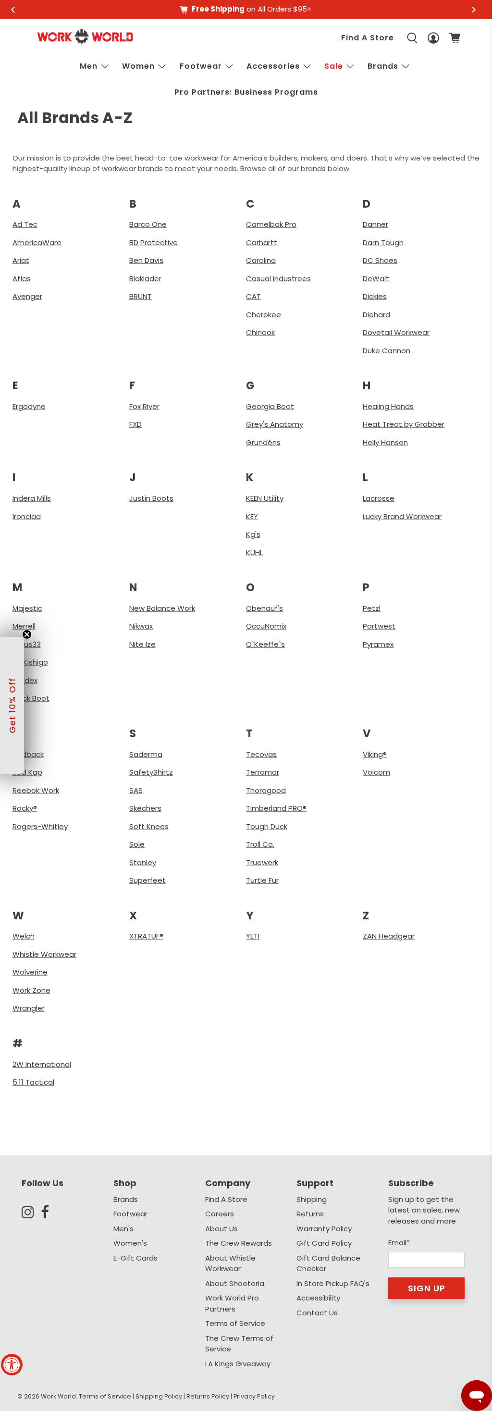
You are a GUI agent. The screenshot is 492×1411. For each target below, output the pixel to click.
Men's (123, 1229)
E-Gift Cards (135, 1258)
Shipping (311, 1199)
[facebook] (50, 1212)
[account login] (433, 38)
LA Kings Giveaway (238, 1364)
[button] (12, 705)
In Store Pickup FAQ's (332, 1283)
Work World (58, 1396)
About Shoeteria (234, 1283)
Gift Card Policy (324, 1243)
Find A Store (367, 37)
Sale (333, 66)
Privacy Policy (254, 1396)
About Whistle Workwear (230, 1263)
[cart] (454, 38)
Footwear (201, 66)
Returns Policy (207, 1396)
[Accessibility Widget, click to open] (12, 1364)
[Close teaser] (27, 634)
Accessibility (318, 1298)
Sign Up (426, 1288)
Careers (219, 1214)
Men (89, 66)
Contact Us (317, 1313)
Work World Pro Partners (232, 1303)
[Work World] (85, 36)
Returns (310, 1214)
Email (399, 1243)
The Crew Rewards (238, 1243)
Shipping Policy (158, 1396)
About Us (221, 1229)
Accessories (273, 66)
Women (138, 66)
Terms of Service (235, 1323)
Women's (130, 1243)
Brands (125, 1199)
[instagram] (31, 1212)
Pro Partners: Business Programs (246, 92)
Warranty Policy (324, 1229)
